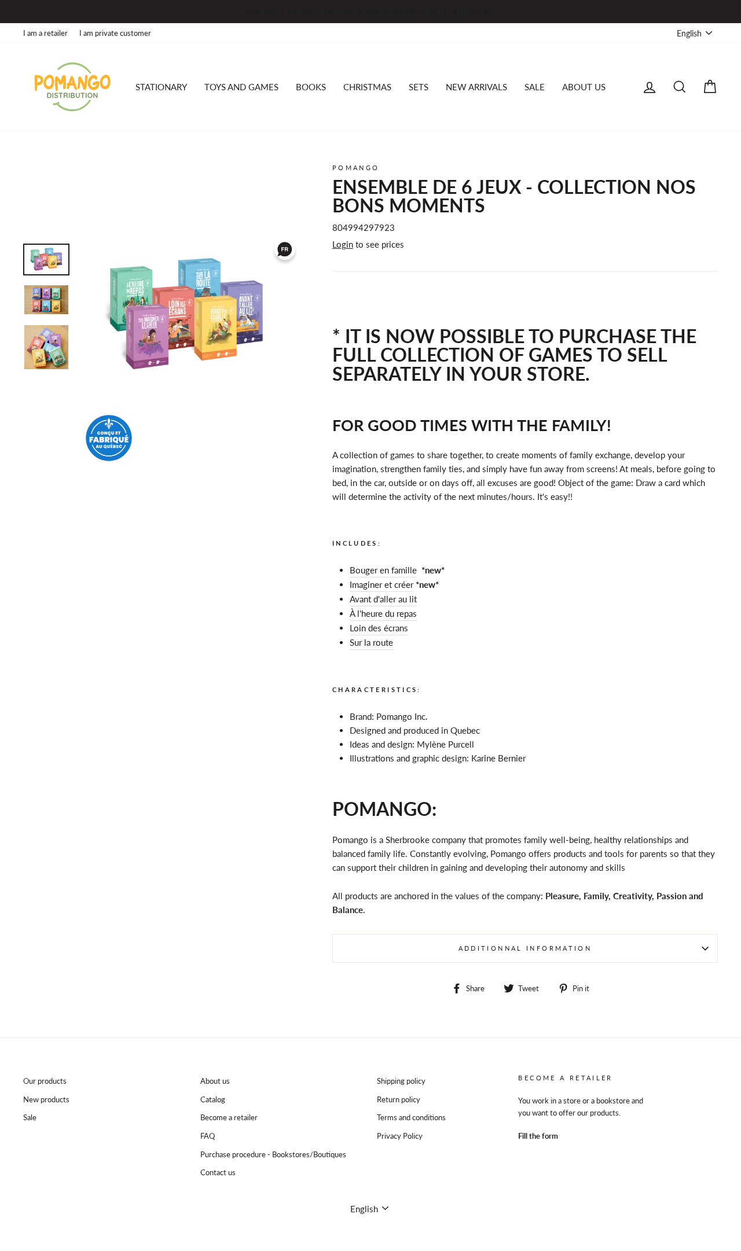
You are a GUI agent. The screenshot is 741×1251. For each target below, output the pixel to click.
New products (46, 1099)
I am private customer (115, 33)
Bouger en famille (383, 570)
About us (584, 87)
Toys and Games (241, 87)
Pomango (356, 167)
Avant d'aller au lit (383, 599)
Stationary (161, 87)
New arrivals (476, 87)
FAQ (207, 1135)
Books (311, 87)
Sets (418, 87)
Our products (45, 1081)
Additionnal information (525, 948)
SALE (534, 87)
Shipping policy (401, 1081)
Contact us (218, 1172)
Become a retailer (229, 1117)
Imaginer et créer (381, 584)
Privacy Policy (400, 1135)
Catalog (212, 1099)
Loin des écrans (379, 628)
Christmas (367, 87)
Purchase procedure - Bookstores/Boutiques (273, 1154)
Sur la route (371, 642)
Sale (29, 1117)
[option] (370, 11)
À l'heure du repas (383, 613)
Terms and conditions (411, 1117)
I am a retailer (45, 33)
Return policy (398, 1099)
